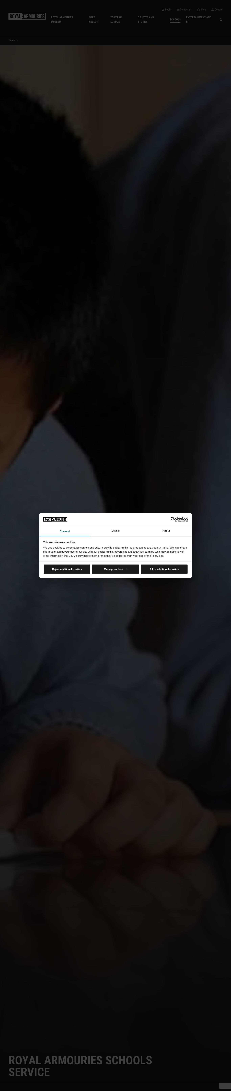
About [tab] (166, 530)
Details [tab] (115, 530)
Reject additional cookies (67, 569)
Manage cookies (113, 569)
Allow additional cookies (164, 569)
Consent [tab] (65, 531)
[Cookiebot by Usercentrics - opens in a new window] (173, 519)
